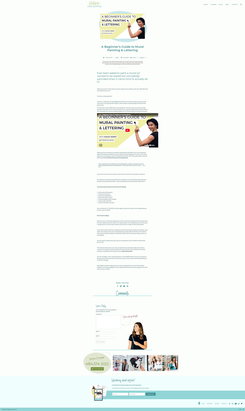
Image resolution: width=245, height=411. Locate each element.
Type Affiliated (115, 101)
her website (138, 267)
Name (98, 331)
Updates (142, 57)
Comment (99, 314)
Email (97, 336)
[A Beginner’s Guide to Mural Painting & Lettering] (127, 286)
